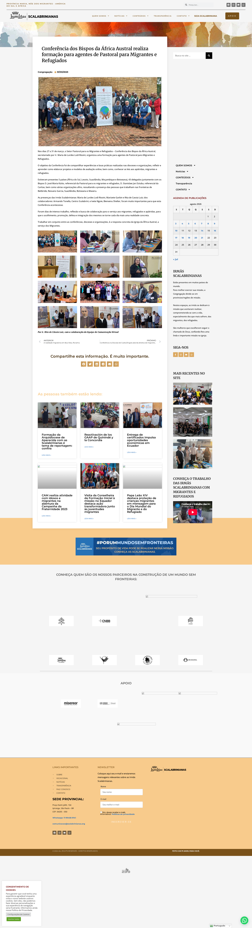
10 (176, 230)
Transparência (163, 16)
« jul (175, 259)
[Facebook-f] (175, 354)
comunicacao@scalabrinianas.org (68, 824)
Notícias (119, 16)
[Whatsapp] (243, 5)
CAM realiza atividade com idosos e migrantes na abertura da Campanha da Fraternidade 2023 (57, 502)
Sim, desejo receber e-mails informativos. (117, 813)
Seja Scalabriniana (205, 16)
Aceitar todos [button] (13, 919)
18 (183, 237)
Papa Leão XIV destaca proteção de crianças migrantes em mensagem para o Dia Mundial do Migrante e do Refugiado (141, 503)
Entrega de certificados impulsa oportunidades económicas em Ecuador (141, 440)
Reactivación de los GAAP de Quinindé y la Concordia (98, 437)
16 (215, 230)
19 (189, 237)
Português (219, 925)
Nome (103, 786)
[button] (83, 364)
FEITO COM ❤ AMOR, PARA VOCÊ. (186, 851)
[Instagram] (233, 5)
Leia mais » (46, 455)
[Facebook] (228, 5)
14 (202, 230)
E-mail (103, 799)
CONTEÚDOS (139, 16)
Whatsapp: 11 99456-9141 (64, 818)
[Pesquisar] (209, 55)
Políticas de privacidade (123, 814)
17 (176, 237)
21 (202, 237)
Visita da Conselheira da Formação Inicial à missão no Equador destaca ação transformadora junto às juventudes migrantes (99, 503)
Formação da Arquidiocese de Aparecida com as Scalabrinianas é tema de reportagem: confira (57, 441)
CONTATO (182, 16)
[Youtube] (238, 5)
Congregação (45, 72)
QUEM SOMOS (99, 16)
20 (196, 237)
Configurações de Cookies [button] (18, 914)
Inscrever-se (121, 821)
